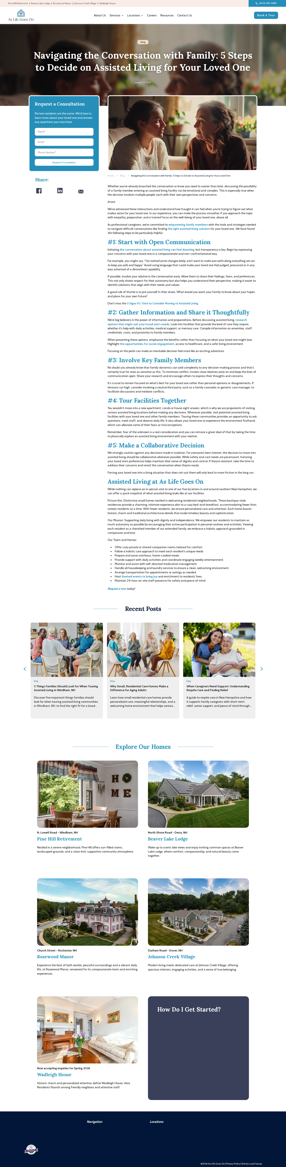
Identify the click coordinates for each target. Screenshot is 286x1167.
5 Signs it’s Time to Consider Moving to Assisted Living (162, 303)
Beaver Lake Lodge (40, 3)
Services (115, 15)
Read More (67, 715)
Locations (133, 15)
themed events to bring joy (139, 576)
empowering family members (188, 224)
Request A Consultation (64, 162)
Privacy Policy (233, 1163)
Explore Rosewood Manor (63, 982)
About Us (100, 15)
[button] (25, 669)
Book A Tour (266, 15)
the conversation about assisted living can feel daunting (157, 249)
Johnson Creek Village (85, 3)
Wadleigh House (107, 3)
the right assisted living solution (189, 229)
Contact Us (184, 15)
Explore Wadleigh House (62, 1096)
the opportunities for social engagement (147, 344)
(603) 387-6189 (268, 3)
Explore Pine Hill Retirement (65, 865)
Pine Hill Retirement (18, 3)
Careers (152, 15)
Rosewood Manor (62, 3)
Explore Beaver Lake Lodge (175, 865)
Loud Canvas (255, 1163)
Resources (167, 15)
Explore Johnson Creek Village (177, 982)
